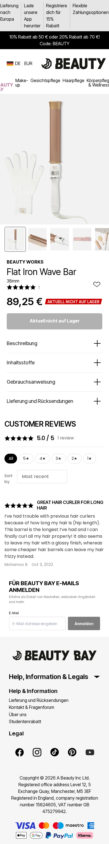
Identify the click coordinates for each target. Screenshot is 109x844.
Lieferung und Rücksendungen (38, 700)
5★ (26, 458)
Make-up (21, 82)
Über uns (18, 714)
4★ (42, 458)
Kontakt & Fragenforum (31, 707)
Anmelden (84, 623)
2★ (74, 458)
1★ (89, 458)
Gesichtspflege (45, 80)
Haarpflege (73, 80)
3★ (58, 458)
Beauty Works (25, 262)
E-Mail (14, 613)
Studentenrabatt (25, 721)
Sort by (8, 479)
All (11, 458)
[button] (15, 239)
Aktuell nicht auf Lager (55, 321)
